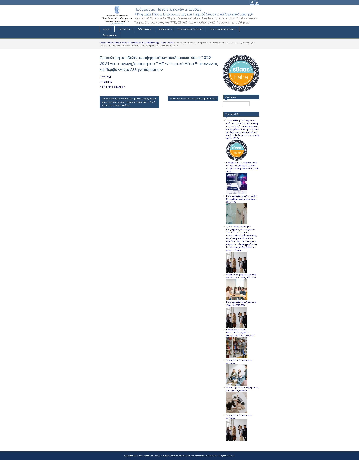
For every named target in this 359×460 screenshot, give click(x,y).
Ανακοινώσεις (167, 42)
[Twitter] (257, 3)
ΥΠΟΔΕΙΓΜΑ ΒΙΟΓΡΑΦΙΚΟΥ (112, 87)
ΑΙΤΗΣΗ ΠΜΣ (106, 82)
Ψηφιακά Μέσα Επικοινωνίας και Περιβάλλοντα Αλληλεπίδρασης (129, 42)
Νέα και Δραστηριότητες (223, 29)
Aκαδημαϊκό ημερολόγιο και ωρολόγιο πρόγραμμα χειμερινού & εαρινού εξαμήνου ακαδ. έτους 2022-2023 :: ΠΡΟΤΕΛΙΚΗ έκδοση (129, 102)
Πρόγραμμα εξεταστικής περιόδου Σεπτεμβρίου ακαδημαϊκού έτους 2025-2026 (241, 199)
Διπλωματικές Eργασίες (189, 29)
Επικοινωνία (110, 35)
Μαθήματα (164, 29)
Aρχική (107, 29)
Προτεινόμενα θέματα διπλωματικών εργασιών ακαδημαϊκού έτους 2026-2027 (240, 332)
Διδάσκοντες (144, 29)
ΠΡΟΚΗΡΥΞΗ (105, 76)
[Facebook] (252, 3)
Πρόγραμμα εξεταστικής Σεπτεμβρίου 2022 (193, 98)
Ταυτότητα (124, 29)
